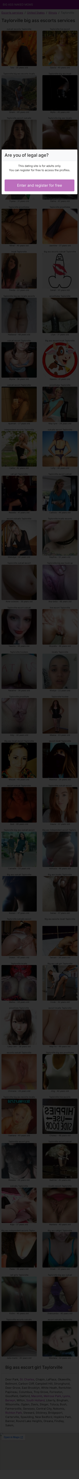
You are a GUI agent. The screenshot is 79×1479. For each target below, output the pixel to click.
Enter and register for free (39, 185)
